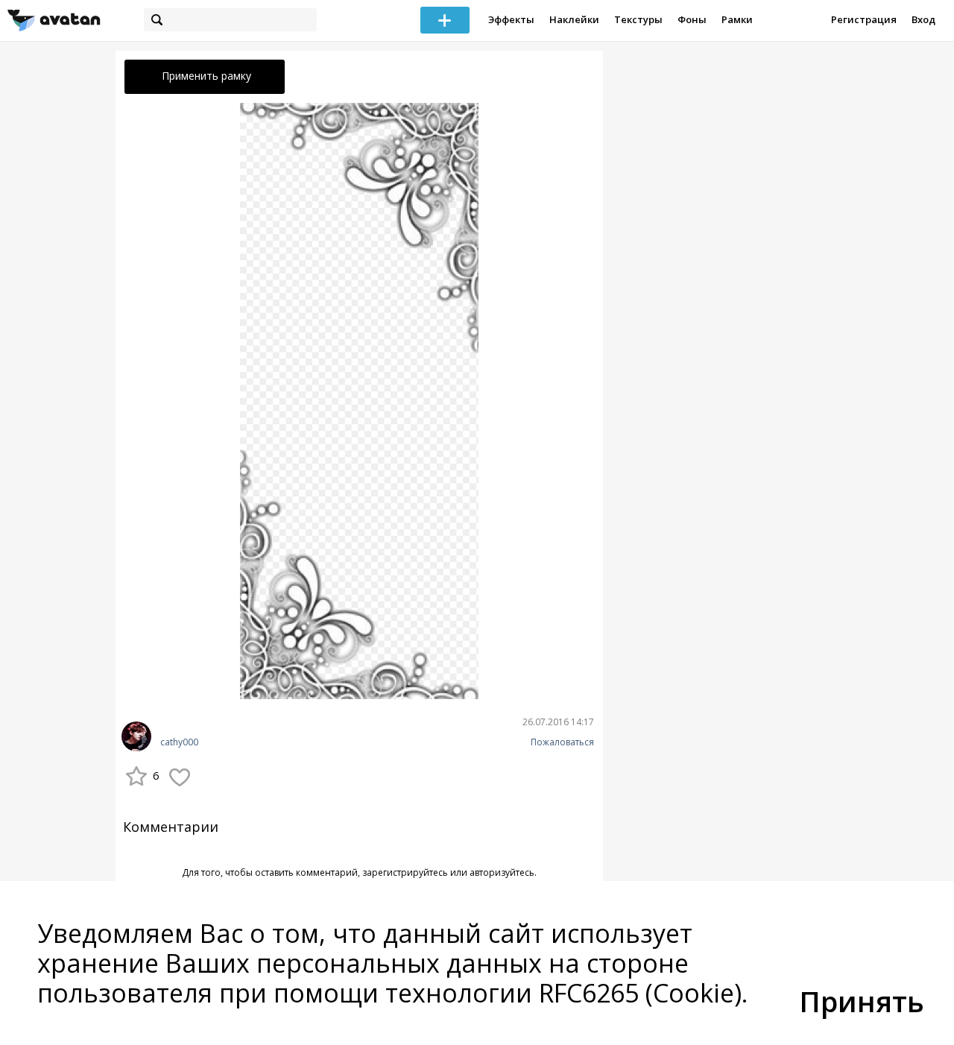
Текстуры (638, 19)
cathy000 (179, 742)
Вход (923, 19)
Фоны (692, 19)
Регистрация (864, 19)
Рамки (737, 19)
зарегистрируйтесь (405, 872)
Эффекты (511, 19)
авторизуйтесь (502, 872)
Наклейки (574, 19)
